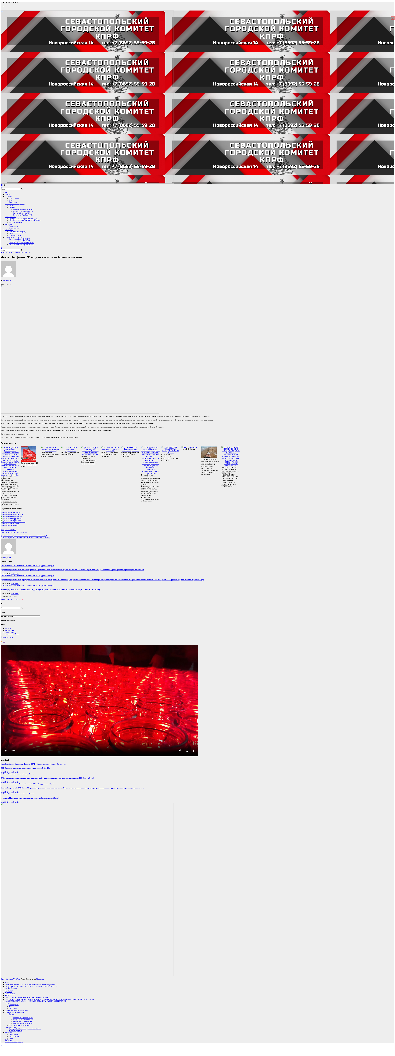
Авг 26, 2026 (5, 802)
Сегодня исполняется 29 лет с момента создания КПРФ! (29, 465)
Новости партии (7, 566)
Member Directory (11, 988)
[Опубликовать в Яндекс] (10, 525)
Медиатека (9, 224)
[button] (1, 187)
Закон (3, 764)
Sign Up (7, 995)
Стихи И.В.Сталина (188, 449)
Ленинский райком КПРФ (22, 213)
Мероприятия (10, 630)
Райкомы (12, 207)
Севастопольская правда (17, 232)
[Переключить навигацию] (4, 185)
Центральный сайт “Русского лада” (21, 244)
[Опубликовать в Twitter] (10, 524)
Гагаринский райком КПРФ (23, 211)
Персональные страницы (14, 237)
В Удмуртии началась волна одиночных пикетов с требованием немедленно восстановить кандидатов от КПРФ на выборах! (47, 778)
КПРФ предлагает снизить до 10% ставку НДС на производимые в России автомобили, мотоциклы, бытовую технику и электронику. (50, 589)
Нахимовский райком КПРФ (23, 215)
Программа (13, 202)
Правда (11, 233)
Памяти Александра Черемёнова (16, 1010)
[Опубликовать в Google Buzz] (12, 514)
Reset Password (10, 994)
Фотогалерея (13, 226)
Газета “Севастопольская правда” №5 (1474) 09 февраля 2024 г (27, 997)
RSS (4, 642)
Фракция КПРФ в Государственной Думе (23, 219)
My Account (9, 990)
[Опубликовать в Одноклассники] (13, 522)
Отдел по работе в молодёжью (19, 1025)
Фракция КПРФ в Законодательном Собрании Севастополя (45, 764)
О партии (8, 196)
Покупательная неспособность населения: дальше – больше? (50, 454)
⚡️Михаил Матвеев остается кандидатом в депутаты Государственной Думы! (30, 798)
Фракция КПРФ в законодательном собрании (25, 220)
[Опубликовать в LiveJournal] (11, 518)
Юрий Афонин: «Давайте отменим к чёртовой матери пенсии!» (23, 536)
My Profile (8, 992)
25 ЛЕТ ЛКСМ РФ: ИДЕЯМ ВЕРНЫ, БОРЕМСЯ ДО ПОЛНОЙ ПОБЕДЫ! (31, 986)
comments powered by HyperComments (14, 532)
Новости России (19, 566)
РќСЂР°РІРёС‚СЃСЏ (8, 530)
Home (7, 982)
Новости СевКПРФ (12, 634)
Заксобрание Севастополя (14, 764)
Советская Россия (15, 235)
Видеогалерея (14, 228)
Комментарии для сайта (12, 599)
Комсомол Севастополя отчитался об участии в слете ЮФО (109, 454)
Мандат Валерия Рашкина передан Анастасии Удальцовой (130, 454)
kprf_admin (6, 280)
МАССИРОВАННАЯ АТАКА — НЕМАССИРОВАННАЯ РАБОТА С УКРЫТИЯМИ (35, 1001)
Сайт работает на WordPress (11, 979)
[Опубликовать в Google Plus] (11, 516)
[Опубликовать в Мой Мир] (11, 520)
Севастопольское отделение (14, 204)
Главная (7, 194)
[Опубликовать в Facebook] (11, 512)
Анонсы (8, 628)
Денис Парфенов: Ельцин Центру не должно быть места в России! (26, 538)
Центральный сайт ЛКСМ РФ (19, 241)
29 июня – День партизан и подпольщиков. (70, 453)
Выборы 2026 (6, 774)
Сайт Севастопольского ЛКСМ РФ (21, 243)
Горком (11, 206)
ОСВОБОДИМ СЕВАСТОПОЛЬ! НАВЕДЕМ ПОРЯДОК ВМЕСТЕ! (169, 457)
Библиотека (9, 230)
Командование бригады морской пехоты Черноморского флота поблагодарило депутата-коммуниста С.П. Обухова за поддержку (50, 999)
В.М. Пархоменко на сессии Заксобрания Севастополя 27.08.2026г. (25, 768)
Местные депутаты (15, 222)
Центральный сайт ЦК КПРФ (19, 239)
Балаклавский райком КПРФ (23, 209)
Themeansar (40, 979)
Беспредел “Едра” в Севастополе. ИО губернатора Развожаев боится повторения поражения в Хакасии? (89, 460)
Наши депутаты (10, 217)
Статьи (11, 1038)
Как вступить (14, 198)
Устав (11, 200)
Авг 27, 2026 (5, 772)
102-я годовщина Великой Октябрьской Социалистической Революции (30, 984)
